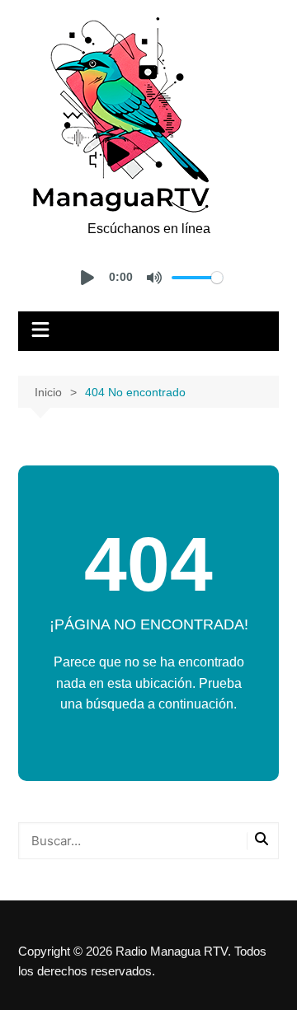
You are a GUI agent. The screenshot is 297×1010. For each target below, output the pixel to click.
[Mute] (154, 277)
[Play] (87, 277)
